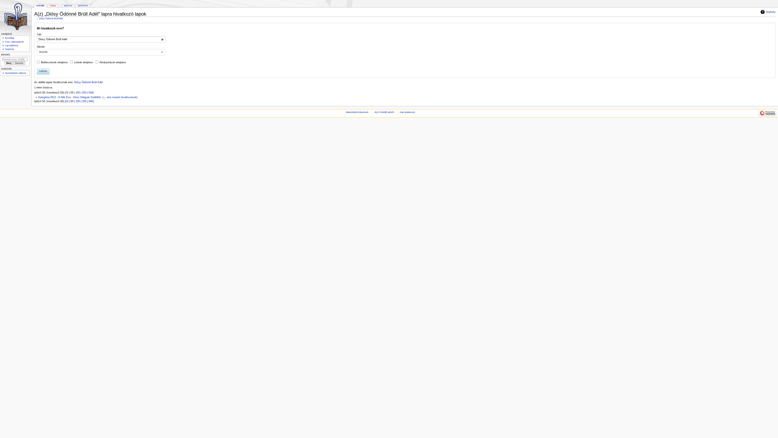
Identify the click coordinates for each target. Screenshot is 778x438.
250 (84, 92)
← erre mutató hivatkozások (120, 97)
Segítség (770, 12)
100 (78, 92)
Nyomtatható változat (15, 73)
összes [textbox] (43, 51)
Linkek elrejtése (83, 62)
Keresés (5, 54)
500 (91, 92)
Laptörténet (83, 5)
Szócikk (40, 5)
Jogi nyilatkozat (407, 112)
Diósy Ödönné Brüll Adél (51, 18)
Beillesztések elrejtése (54, 62)
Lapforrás (68, 5)
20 (66, 92)
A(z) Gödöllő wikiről (384, 112)
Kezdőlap (9, 38)
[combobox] (101, 39)
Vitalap (53, 5)
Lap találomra (11, 45)
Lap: (39, 34)
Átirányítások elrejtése (112, 62)
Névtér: (41, 46)
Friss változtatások (14, 42)
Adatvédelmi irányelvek (357, 112)
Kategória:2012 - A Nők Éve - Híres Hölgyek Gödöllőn (69, 97)
